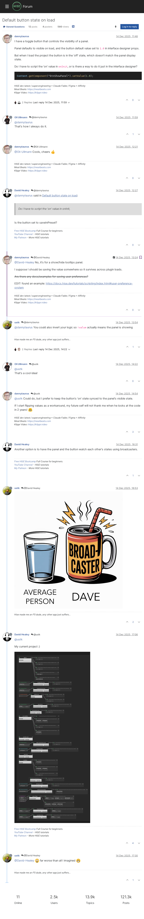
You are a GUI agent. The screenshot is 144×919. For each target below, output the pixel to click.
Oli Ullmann (20, 117)
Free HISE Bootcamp (25, 230)
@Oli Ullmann (40, 146)
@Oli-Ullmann (23, 152)
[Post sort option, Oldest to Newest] (116, 26)
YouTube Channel (23, 234)
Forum (27, 6)
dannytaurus (21, 36)
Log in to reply (129, 26)
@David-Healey (24, 262)
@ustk (34, 364)
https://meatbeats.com (39, 89)
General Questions (15, 26)
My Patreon (20, 237)
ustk (17, 322)
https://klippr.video (37, 92)
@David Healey (41, 257)
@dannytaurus (39, 117)
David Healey (21, 190)
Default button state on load (59, 195)
